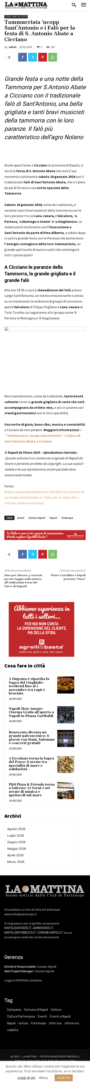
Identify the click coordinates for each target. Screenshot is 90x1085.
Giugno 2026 (16, 842)
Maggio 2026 (16, 848)
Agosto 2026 (16, 829)
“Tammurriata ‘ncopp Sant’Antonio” (33, 435)
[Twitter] (32, 57)
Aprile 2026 (15, 855)
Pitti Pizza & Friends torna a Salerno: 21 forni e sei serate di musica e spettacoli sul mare (32, 790)
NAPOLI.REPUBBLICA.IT (20, 933)
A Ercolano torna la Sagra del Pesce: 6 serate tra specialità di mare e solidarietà (31, 764)
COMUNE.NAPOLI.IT (50, 933)
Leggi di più (26, 1078)
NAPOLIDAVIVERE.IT (17, 928)
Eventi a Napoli (36, 517)
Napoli (53, 517)
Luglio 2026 (15, 835)
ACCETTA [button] (63, 1078)
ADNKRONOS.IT (43, 928)
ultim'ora (55, 1023)
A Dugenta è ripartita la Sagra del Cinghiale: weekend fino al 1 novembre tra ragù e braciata (29, 686)
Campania (14, 1010)
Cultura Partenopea (21, 1016)
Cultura (56, 1010)
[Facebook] (22, 57)
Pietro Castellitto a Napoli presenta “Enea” (68, 577)
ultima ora (71, 1023)
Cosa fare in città (16, 16)
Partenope (67, 517)
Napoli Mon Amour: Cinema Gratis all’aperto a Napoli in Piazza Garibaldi (31, 712)
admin (12, 47)
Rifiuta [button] (43, 1078)
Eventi (20, 517)
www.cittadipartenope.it (20, 914)
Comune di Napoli (36, 1010)
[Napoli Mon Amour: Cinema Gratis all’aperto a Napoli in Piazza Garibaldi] (65, 714)
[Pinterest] (42, 57)
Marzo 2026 (15, 862)
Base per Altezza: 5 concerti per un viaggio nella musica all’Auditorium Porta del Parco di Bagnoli (23, 581)
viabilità (12, 1030)
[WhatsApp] (52, 57)
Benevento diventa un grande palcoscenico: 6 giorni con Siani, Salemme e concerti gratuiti (32, 737)
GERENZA (22, 980)
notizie (23, 1023)
